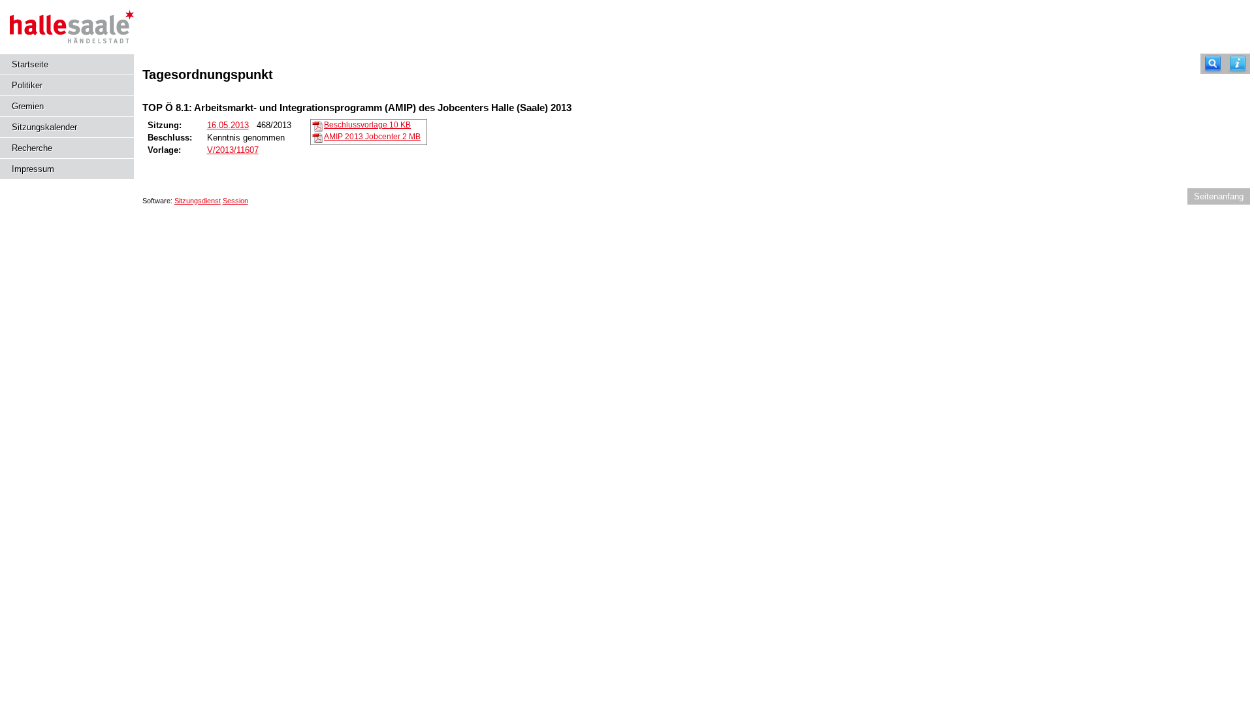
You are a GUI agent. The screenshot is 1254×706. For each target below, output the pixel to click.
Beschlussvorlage (367, 125)
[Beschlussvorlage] (317, 125)
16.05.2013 (228, 125)
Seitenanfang (1219, 196)
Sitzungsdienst (197, 201)
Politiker (27, 85)
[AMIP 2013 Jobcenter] (317, 137)
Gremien (28, 106)
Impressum (33, 169)
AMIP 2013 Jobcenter (372, 137)
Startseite (30, 64)
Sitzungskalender (44, 127)
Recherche (32, 148)
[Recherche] (1212, 64)
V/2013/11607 (233, 150)
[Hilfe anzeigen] (1237, 64)
